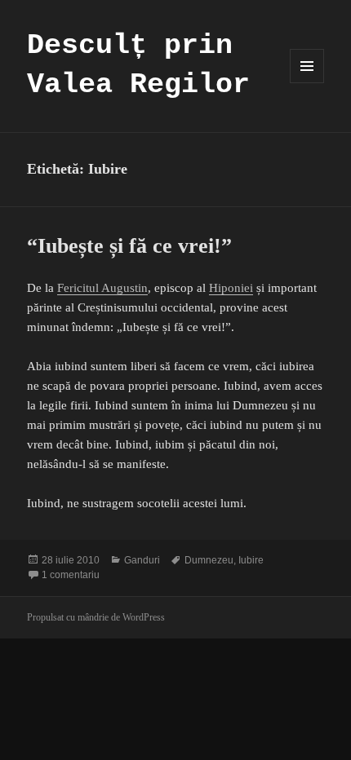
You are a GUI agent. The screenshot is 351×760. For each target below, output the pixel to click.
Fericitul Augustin (102, 287)
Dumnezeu (208, 560)
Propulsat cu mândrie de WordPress (96, 617)
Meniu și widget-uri (307, 82)
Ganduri (142, 560)
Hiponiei (231, 287)
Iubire (251, 560)
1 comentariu (71, 575)
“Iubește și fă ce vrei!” (129, 246)
